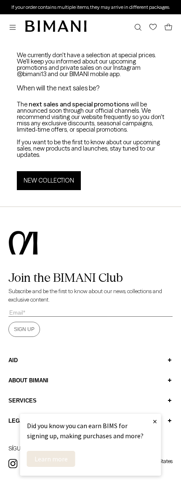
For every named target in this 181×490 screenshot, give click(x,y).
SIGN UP (24, 329)
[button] (14, 27)
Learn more (51, 459)
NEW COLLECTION (49, 180)
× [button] (155, 421)
